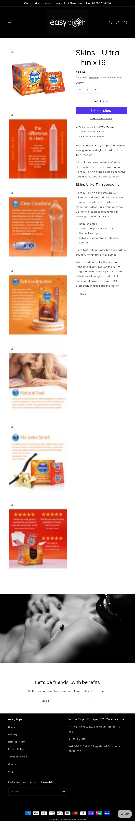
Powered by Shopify (77, 819)
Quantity (80, 83)
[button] (10, 22)
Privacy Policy (16, 749)
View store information (91, 137)
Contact (12, 764)
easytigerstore (62, 819)
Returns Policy (16, 742)
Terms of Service (17, 757)
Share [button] (83, 294)
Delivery (12, 734)
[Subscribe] (93, 701)
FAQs (11, 771)
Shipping (93, 77)
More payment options (101, 118)
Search (12, 727)
